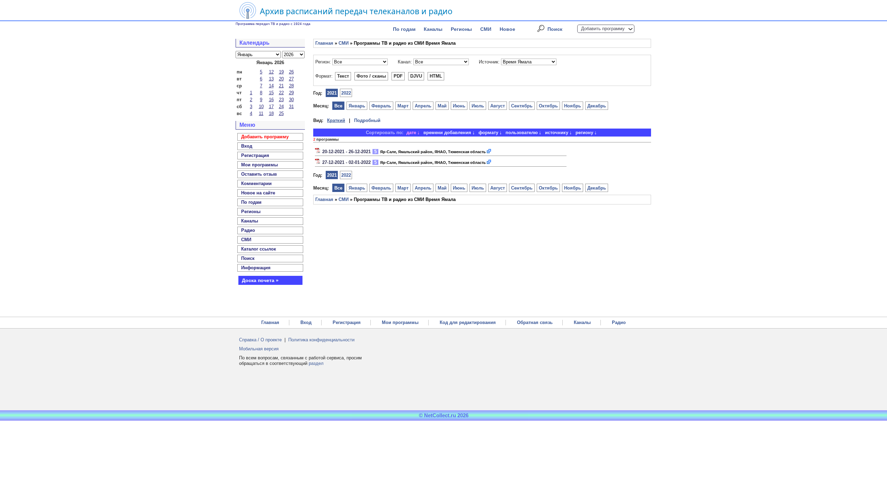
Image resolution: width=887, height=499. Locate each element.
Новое (507, 29)
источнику (556, 132)
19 (281, 72)
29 (291, 92)
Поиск (554, 29)
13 (271, 78)
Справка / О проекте (260, 339)
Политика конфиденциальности (321, 339)
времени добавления (447, 132)
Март (403, 105)
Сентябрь (522, 105)
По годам (404, 29)
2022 (346, 93)
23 (281, 99)
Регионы (461, 29)
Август (497, 105)
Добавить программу (603, 28)
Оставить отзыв (259, 174)
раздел (316, 363)
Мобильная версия (259, 348)
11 (261, 113)
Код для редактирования (468, 322)
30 (291, 99)
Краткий (336, 120)
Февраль (381, 105)
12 (271, 72)
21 (281, 85)
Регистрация (347, 322)
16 (271, 99)
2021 (332, 93)
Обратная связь (535, 322)
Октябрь (548, 105)
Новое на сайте (258, 192)
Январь (357, 105)
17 (271, 106)
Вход (305, 322)
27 (291, 78)
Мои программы (259, 164)
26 (291, 72)
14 (271, 85)
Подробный (367, 120)
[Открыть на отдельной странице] (489, 151)
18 (271, 113)
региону (584, 132)
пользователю (522, 132)
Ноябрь (572, 105)
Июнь (459, 105)
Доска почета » (260, 280)
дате (411, 132)
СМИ (485, 29)
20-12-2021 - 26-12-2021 (346, 151)
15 (271, 92)
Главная (324, 43)
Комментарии (256, 183)
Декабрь (596, 105)
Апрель (423, 105)
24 (281, 106)
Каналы (433, 29)
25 (281, 113)
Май (442, 105)
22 (281, 92)
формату (488, 132)
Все (338, 105)
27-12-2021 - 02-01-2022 (346, 162)
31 (291, 106)
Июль (478, 105)
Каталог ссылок (258, 249)
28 (291, 85)
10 (261, 106)
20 (281, 78)
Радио (248, 230)
